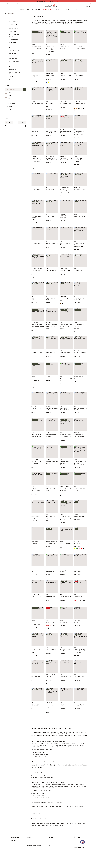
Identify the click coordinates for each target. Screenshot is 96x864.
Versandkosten (15, 843)
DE (90, 3)
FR (93, 3)
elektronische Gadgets (42, 764)
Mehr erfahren (81, 848)
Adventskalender (13, 21)
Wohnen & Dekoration (14, 50)
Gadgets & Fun (12, 31)
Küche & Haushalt (13, 45)
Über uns (13, 840)
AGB (76, 857)
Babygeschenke (13, 58)
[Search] (90, 6)
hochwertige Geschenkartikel (60, 823)
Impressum (64, 857)
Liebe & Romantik (13, 39)
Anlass (57, 9)
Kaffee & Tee (12, 64)
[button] (24, 89)
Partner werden (53, 843)
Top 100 (11, 76)
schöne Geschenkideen (43, 732)
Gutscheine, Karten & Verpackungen (14, 73)
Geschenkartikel (47, 9)
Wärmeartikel (12, 66)
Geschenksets (12, 69)
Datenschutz (82, 857)
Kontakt (4, 3)
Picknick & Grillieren (14, 47)
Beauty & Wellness (13, 28)
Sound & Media (13, 42)
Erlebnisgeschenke (24, 9)
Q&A (28, 843)
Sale (10, 79)
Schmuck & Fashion (14, 61)
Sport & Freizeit (13, 53)
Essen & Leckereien (14, 37)
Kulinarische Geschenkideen (39, 805)
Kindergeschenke (13, 56)
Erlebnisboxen (36, 9)
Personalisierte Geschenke (13, 25)
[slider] (5, 126)
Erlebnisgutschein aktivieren (13, 3)
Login (50, 845)
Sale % (75, 9)
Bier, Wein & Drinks (14, 34)
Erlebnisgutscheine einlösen (34, 845)
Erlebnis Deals (66, 9)
